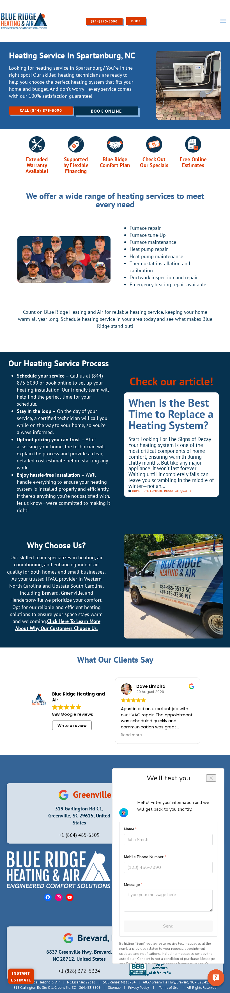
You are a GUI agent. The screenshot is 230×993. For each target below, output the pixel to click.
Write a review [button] (72, 725)
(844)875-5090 (104, 21)
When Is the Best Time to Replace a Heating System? (170, 414)
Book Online (106, 111)
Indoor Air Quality (178, 491)
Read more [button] (131, 735)
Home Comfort (152, 491)
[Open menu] (223, 21)
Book (136, 21)
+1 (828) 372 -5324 (79, 971)
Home (136, 491)
